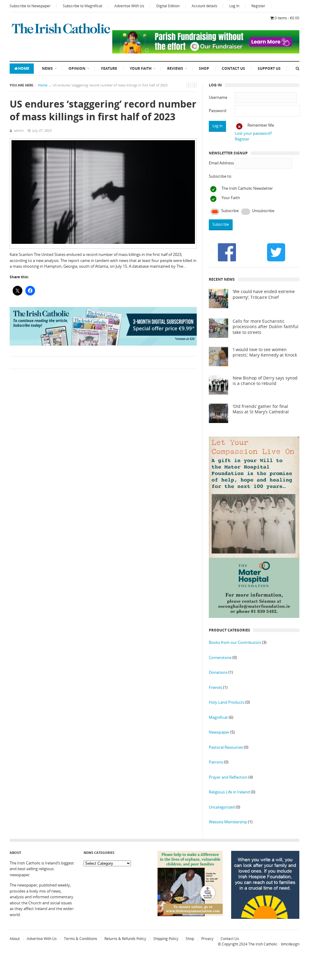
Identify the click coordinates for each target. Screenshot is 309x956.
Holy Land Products (226, 702)
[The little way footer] (190, 914)
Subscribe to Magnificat (82, 5)
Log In (234, 5)
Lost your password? (253, 133)
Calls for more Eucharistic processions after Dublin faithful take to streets (265, 326)
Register (258, 5)
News (47, 68)
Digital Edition (168, 5)
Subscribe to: (220, 176)
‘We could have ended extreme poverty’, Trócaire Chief (264, 294)
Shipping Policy (165, 938)
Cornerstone (220, 657)
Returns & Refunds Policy (125, 938)
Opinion (76, 68)
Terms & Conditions (80, 938)
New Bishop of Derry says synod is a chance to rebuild (265, 380)
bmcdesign (290, 944)
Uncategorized (222, 807)
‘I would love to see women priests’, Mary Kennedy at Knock (265, 352)
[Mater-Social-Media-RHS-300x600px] (254, 616)
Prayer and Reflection (228, 777)
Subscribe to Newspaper (30, 5)
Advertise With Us (129, 5)
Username (218, 97)
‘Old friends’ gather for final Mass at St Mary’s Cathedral (261, 409)
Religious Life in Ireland (229, 792)
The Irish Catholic (262, 944)
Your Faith (140, 68)
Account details (204, 5)
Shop (204, 68)
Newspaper (219, 732)
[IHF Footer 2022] (265, 917)
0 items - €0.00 (287, 18)
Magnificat (218, 717)
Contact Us (233, 68)
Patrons (216, 762)
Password (217, 110)
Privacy (207, 938)
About (15, 938)
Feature (109, 68)
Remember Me (260, 125)
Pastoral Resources (226, 747)
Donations (218, 672)
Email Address (221, 163)
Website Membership (228, 822)
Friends (215, 687)
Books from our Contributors (235, 642)
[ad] (205, 52)
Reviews (175, 68)
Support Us (269, 68)
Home (23, 68)
